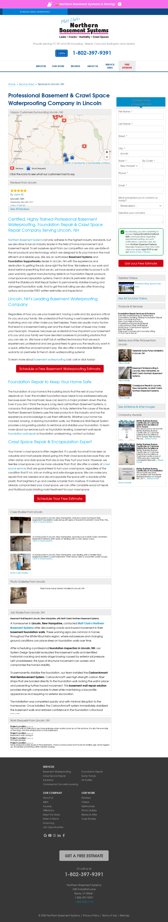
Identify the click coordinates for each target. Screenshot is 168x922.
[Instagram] (54, 835)
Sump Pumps (89, 775)
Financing (48, 823)
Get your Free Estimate (141, 263)
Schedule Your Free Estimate (59, 498)
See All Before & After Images (136, 407)
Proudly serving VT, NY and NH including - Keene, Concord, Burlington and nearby (84, 44)
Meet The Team (51, 814)
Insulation (48, 780)
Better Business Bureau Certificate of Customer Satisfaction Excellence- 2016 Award (147, 423)
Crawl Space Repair (54, 775)
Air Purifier (87, 780)
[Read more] (151, 438)
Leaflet (68, 162)
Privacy (147, 251)
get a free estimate (84, 855)
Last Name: (125, 123)
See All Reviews (19, 209)
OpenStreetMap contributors (99, 162)
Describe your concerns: (131, 212)
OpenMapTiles (79, 162)
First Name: (125, 111)
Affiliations (48, 810)
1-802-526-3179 (84, 902)
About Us (48, 797)
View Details (124, 362)
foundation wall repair (22, 433)
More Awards (124, 482)
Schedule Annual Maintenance (35, 11)
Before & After (89, 814)
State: (122, 160)
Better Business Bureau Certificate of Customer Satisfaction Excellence (147, 446)
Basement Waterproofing (57, 771)
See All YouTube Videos (132, 298)
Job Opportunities (53, 827)
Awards (47, 806)
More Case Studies (19, 572)
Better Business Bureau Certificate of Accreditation (149, 469)
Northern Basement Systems (25, 240)
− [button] (107, 157)
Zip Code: (148, 160)
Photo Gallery (89, 810)
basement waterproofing (49, 359)
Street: (122, 136)
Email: (122, 185)
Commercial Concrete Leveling (60, 784)
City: (121, 148)
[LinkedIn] (59, 835)
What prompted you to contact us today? (137, 199)
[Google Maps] (45, 835)
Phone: (123, 173)
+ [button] (107, 152)
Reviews (86, 797)
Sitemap (124, 915)
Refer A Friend (51, 818)
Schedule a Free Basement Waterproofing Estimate (59, 368)
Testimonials (88, 806)
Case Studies (89, 818)
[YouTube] (50, 835)
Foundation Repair (92, 771)
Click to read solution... (43, 521)
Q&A (45, 802)
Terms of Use (135, 251)
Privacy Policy (91, 915)
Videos (85, 802)
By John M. (17, 194)
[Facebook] (64, 835)
